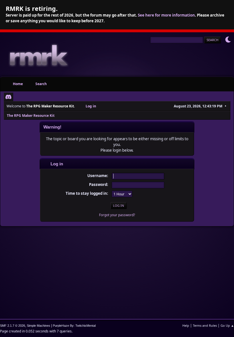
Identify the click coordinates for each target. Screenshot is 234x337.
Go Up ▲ (227, 325)
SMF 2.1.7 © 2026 (12, 325)
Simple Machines (38, 325)
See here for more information (166, 15)
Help (185, 325)
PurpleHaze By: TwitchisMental (74, 325)
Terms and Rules (205, 325)
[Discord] (8, 96)
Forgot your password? (117, 214)
